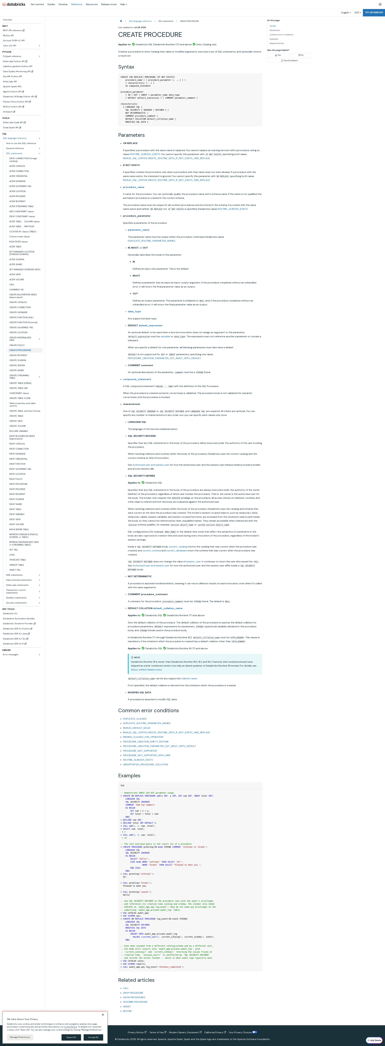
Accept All (93, 1037)
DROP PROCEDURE (133, 992)
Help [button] (122, 4)
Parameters (275, 30)
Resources (92, 4)
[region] (55, 1027)
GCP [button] (356, 12)
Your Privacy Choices (240, 1032)
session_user (193, 561)
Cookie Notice (70, 1027)
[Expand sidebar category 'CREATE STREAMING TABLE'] (39, 376)
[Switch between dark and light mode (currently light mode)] (380, 4)
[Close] (103, 1014)
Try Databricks (374, 12)
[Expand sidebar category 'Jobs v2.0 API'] (39, 45)
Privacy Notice (136, 1032)
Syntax (273, 26)
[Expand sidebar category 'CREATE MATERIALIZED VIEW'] (39, 339)
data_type (134, 311)
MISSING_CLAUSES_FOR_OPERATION (143, 737)
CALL (126, 988)
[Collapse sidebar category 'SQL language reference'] (39, 138)
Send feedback (291, 60)
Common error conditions (281, 34)
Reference (76, 4)
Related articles (277, 43)
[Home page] (121, 21)
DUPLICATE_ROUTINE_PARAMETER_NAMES (151, 240)
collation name (189, 678)
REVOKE (127, 1011)
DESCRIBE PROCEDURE (135, 1001)
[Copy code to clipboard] (258, 76)
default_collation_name (167, 608)
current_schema (152, 550)
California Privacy (213, 1032)
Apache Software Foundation (253, 1039)
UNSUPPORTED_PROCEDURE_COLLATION (145, 764)
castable (165, 336)
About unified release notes (146, 669)
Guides (51, 4)
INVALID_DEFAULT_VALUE (136, 728)
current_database (176, 550)
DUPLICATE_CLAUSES (135, 718)
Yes (279, 55)
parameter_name (138, 229)
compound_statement (137, 379)
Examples (274, 39)
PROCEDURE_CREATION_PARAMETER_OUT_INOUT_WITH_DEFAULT (164, 358)
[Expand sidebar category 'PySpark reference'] (39, 56)
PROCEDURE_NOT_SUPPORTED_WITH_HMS (146, 755)
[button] (23, 148)
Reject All (71, 1037)
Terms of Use (156, 1032)
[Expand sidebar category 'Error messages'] (39, 654)
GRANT (127, 1006)
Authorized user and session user (150, 464)
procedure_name (133, 187)
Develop (63, 4)
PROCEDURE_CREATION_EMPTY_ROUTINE (146, 741)
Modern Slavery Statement (184, 1032)
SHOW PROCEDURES (134, 997)
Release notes (109, 4)
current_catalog (178, 546)
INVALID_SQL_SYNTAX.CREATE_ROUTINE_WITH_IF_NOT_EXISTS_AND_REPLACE (166, 158)
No (302, 55)
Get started (37, 4)
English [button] (345, 12)
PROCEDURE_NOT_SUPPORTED (140, 750)
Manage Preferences (20, 1037)
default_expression (150, 325)
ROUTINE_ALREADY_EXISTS (145, 154)
